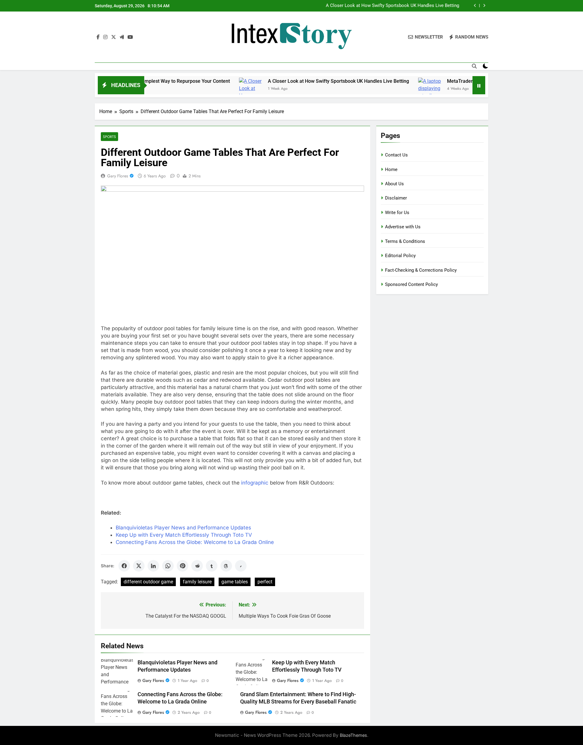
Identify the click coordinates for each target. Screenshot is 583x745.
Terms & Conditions (405, 241)
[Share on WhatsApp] (168, 566)
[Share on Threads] (226, 566)
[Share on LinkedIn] (153, 566)
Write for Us (397, 212)
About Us (394, 183)
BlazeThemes (353, 735)
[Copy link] (241, 566)
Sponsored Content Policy (411, 284)
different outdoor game (148, 582)
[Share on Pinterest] (182, 566)
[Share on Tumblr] (211, 566)
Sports (109, 136)
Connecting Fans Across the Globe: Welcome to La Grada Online (195, 542)
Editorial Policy (400, 255)
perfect (264, 582)
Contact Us (396, 155)
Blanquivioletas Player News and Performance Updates (183, 528)
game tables (234, 582)
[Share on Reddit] (197, 566)
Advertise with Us (403, 227)
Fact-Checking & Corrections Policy (421, 270)
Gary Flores (117, 176)
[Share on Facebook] (124, 566)
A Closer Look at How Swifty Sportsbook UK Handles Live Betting (392, 5)
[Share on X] (139, 566)
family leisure (197, 582)
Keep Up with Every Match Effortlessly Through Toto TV (184, 535)
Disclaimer (396, 198)
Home (391, 169)
